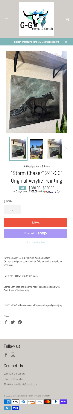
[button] (36, 191)
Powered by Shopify (42, 395)
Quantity (8, 201)
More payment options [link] (35, 242)
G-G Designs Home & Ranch (22, 395)
